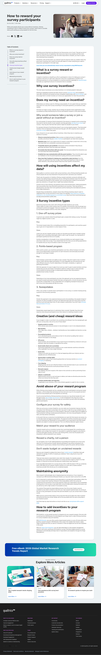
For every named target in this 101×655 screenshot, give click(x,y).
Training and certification (58, 629)
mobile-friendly (58, 138)
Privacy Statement (7, 651)
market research (68, 452)
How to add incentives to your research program (18, 79)
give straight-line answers (53, 397)
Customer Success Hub (57, 622)
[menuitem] (18, 3)
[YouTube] (16, 646)
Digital (29, 639)
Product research (31, 637)
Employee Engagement (8, 637)
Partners (78, 634)
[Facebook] (7, 646)
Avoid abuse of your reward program (17, 73)
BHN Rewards (42, 520)
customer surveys (41, 130)
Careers (77, 627)
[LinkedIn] (13, 646)
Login (83, 3)
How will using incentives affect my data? (18, 61)
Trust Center (79, 636)
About (77, 620)
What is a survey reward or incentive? (16, 50)
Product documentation (57, 625)
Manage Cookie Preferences (42, 651)
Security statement (29, 651)
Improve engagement (8, 622)
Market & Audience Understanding (11, 641)
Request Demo (91, 3)
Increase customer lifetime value (11, 620)
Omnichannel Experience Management (12, 635)
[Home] (8, 3)
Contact (78, 622)
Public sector (30, 625)
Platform (78, 625)
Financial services (31, 622)
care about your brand (77, 123)
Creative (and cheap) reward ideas (17, 68)
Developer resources (56, 627)
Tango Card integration (47, 527)
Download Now (79, 549)
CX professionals (31, 632)
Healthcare (30, 620)
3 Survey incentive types (16, 65)
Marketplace (79, 629)
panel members (80, 94)
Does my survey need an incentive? (16, 57)
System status (55, 631)
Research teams (31, 635)
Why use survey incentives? (17, 54)
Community (54, 620)
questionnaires (82, 80)
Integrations (79, 631)
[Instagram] (4, 646)
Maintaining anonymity (16, 76)
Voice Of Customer (7, 632)
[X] (10, 646)
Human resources (31, 641)
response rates (71, 92)
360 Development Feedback (10, 639)
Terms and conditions (18, 651)
